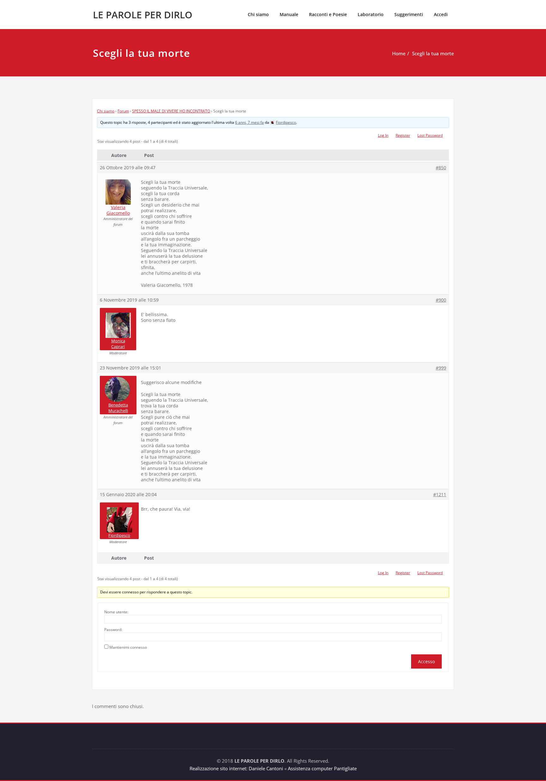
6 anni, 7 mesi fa (249, 122)
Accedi (441, 14)
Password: (113, 629)
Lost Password (430, 135)
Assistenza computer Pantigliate (322, 768)
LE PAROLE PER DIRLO (142, 14)
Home (399, 53)
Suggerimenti (408, 14)
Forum (123, 111)
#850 (441, 168)
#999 (441, 368)
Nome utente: (116, 612)
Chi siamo (258, 14)
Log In (383, 135)
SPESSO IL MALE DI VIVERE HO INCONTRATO (171, 111)
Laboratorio (371, 14)
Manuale (289, 14)
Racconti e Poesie (328, 14)
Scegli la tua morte (433, 53)
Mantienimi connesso (128, 647)
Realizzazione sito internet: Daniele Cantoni (236, 768)
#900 (441, 300)
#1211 (439, 494)
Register (403, 135)
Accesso (426, 661)
